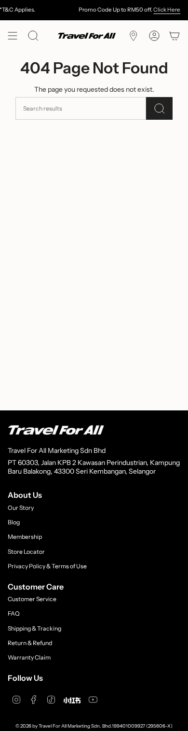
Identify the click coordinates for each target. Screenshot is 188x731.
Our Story (21, 507)
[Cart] (174, 36)
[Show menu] (12, 36)
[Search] (159, 108)
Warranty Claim (29, 657)
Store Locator (26, 551)
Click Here (163, 9)
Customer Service (32, 599)
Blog (14, 522)
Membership (25, 536)
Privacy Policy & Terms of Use (47, 566)
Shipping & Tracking (34, 628)
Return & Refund (30, 643)
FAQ (14, 613)
